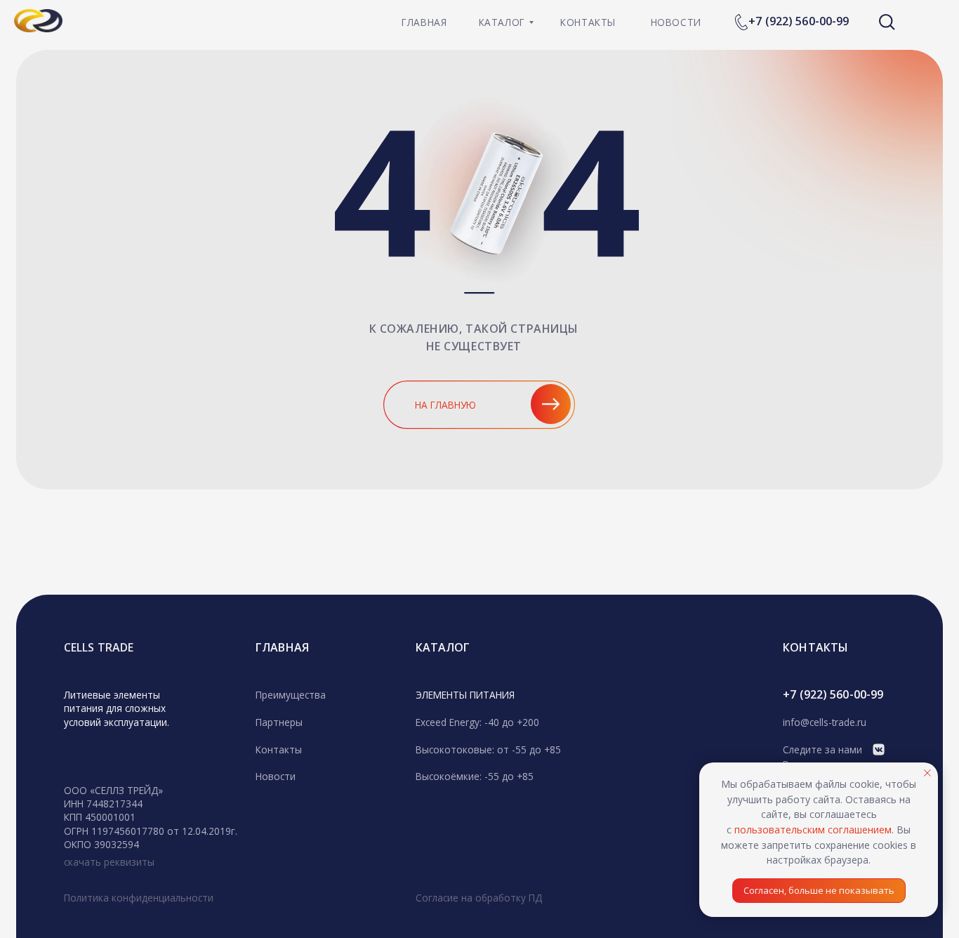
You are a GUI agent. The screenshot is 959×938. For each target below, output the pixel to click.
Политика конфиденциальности (138, 897)
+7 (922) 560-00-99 (798, 21)
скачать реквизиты (109, 861)
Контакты (279, 749)
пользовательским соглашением (813, 829)
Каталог (443, 647)
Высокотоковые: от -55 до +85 (488, 749)
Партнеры (279, 722)
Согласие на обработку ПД (479, 897)
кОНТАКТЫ (815, 647)
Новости (276, 776)
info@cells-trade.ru (824, 722)
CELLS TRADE (98, 647)
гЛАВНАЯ (282, 647)
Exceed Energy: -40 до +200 (477, 722)
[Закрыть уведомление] (927, 773)
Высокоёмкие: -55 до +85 (475, 776)
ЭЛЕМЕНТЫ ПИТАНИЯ (465, 694)
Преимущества (291, 694)
